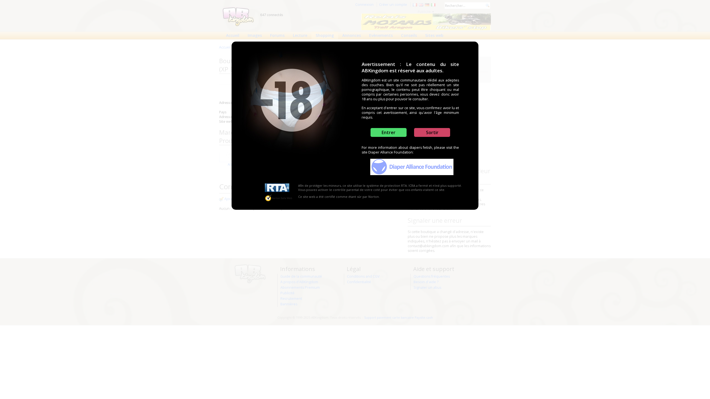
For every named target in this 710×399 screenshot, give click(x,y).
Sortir (432, 132)
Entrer (388, 132)
